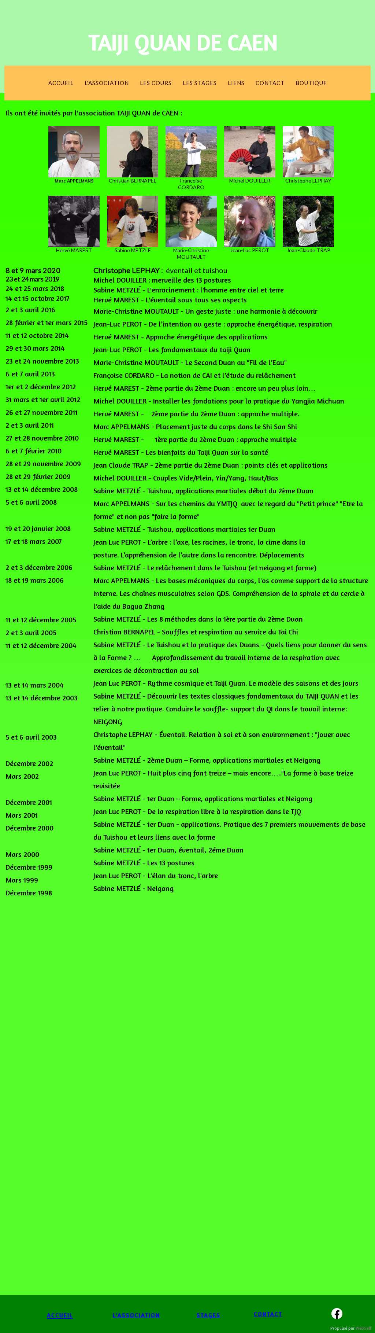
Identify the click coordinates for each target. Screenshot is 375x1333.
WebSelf (363, 1328)
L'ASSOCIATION (136, 1315)
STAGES (208, 1315)
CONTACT (268, 1314)
